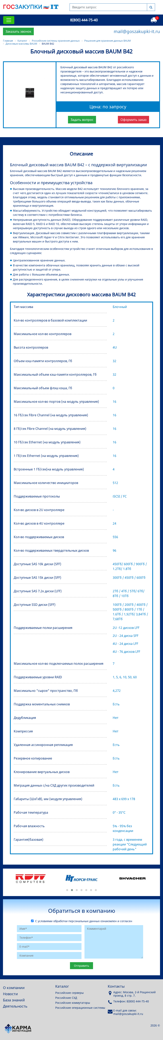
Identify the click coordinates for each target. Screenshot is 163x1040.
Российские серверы (69, 993)
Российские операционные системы (80, 1008)
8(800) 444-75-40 (84, 20)
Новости (10, 993)
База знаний (14, 1000)
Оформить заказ (133, 119)
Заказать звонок (18, 31)
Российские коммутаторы (72, 1003)
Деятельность (15, 1006)
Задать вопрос (82, 119)
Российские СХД (66, 998)
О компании (14, 987)
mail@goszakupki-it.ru (137, 31)
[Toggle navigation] (8, 20)
